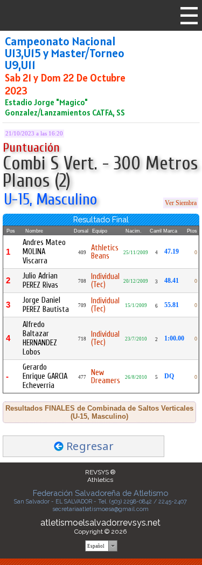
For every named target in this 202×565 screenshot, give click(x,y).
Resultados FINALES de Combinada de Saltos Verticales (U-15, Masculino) (99, 412)
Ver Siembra (181, 203)
